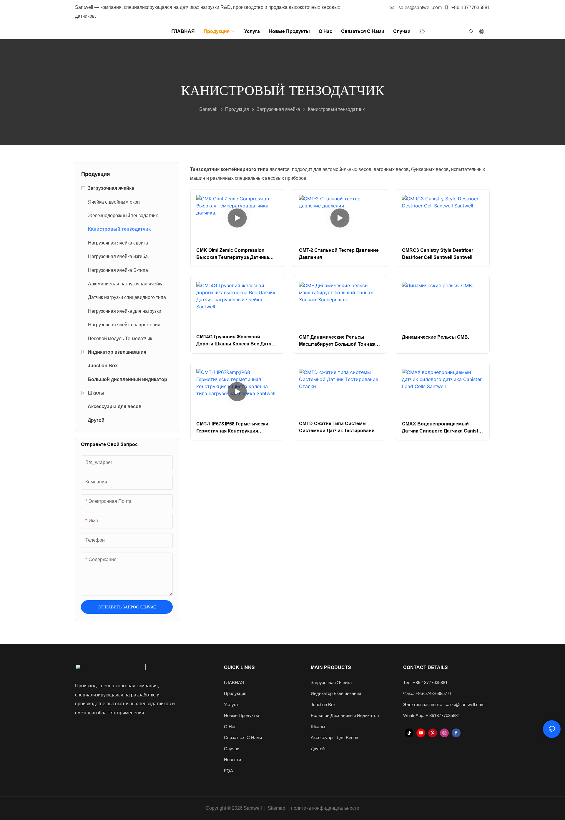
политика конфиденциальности (325, 808)
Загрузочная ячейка (278, 109)
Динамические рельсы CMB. (435, 337)
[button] (423, 31)
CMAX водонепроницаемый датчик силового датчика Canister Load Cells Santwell (442, 428)
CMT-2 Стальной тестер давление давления (339, 254)
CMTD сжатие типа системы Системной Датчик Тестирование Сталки (338, 427)
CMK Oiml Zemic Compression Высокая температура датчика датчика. (232, 254)
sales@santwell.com (419, 7)
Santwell (208, 109)
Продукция (237, 109)
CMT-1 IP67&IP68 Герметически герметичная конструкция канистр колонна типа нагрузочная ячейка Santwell (232, 428)
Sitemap (276, 808)
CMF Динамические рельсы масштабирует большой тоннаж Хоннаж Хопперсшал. (337, 341)
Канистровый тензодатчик (336, 109)
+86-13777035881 (470, 7)
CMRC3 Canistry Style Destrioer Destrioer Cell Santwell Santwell (437, 254)
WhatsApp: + (416, 715)
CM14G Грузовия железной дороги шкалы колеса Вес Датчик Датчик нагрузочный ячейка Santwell (236, 340)
